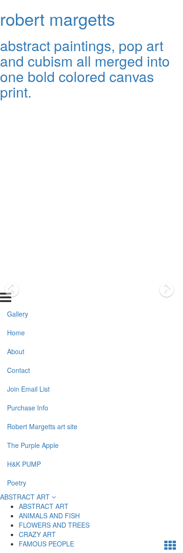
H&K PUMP (24, 263)
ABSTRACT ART (26, 496)
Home (16, 132)
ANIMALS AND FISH (49, 515)
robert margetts (57, 18)
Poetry (16, 282)
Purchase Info (27, 207)
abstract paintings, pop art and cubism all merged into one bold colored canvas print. (85, 68)
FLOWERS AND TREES (54, 525)
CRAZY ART (37, 534)
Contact (18, 169)
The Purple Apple (33, 244)
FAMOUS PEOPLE (46, 543)
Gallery (17, 113)
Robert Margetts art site (42, 226)
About (15, 151)
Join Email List (28, 188)
